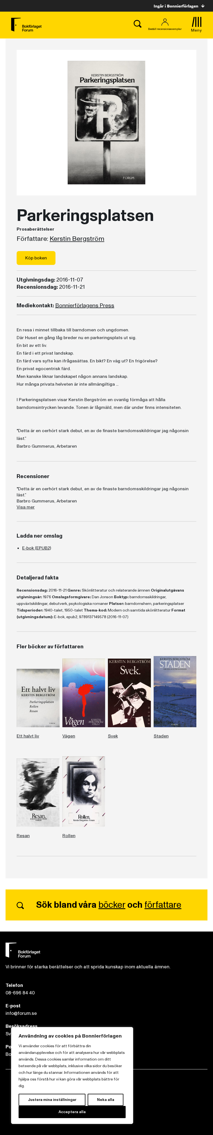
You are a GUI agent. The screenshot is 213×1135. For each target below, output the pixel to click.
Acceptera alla (72, 1112)
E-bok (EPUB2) (36, 548)
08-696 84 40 (20, 993)
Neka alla (105, 1099)
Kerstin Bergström (77, 239)
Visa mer (26, 507)
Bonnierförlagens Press (84, 305)
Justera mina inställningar (52, 1099)
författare (162, 905)
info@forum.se (21, 1013)
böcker (111, 905)
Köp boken (36, 258)
